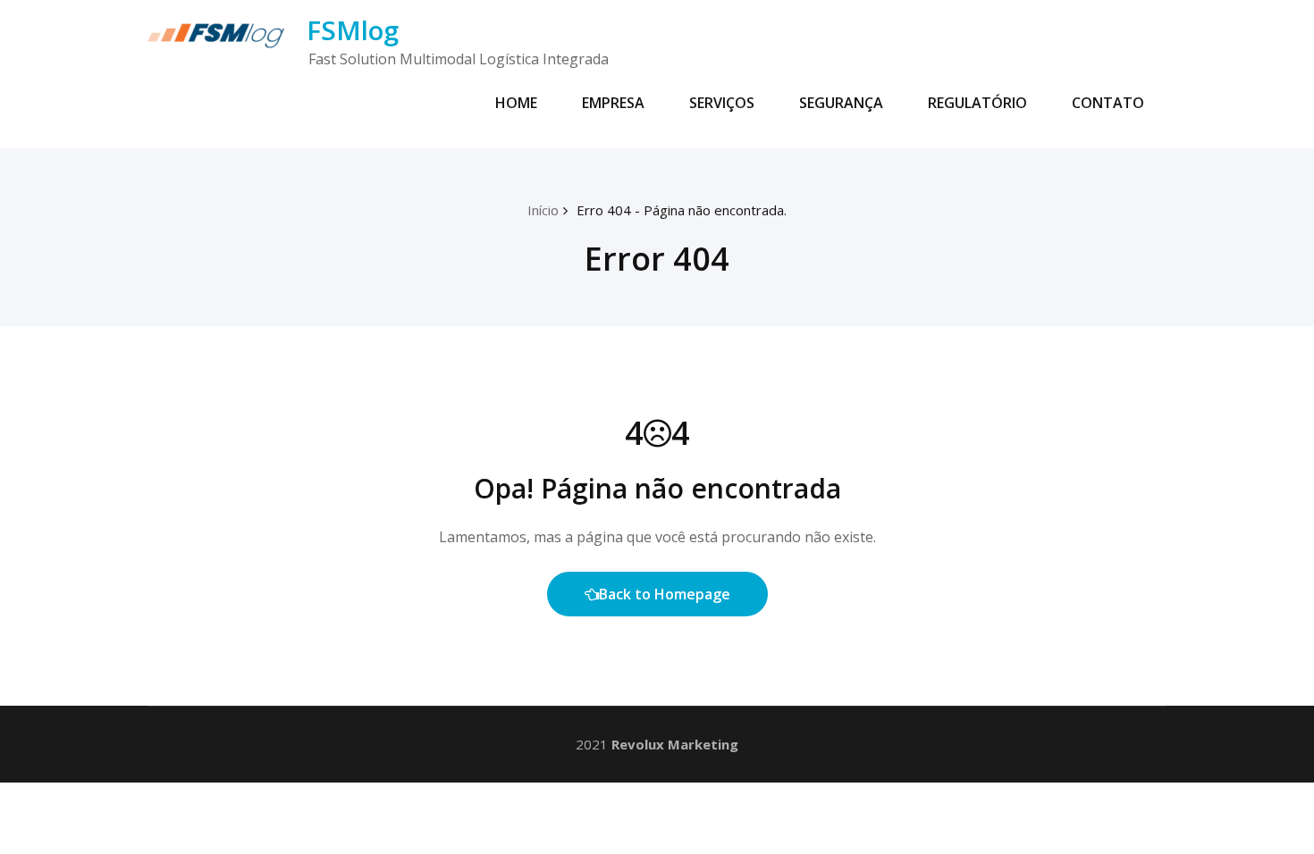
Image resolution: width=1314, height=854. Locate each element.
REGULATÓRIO (977, 103)
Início (543, 210)
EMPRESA (613, 103)
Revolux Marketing (674, 744)
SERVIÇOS (721, 103)
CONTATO (1108, 103)
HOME (516, 103)
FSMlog (353, 30)
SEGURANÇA (841, 103)
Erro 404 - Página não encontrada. (682, 210)
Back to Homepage (664, 594)
